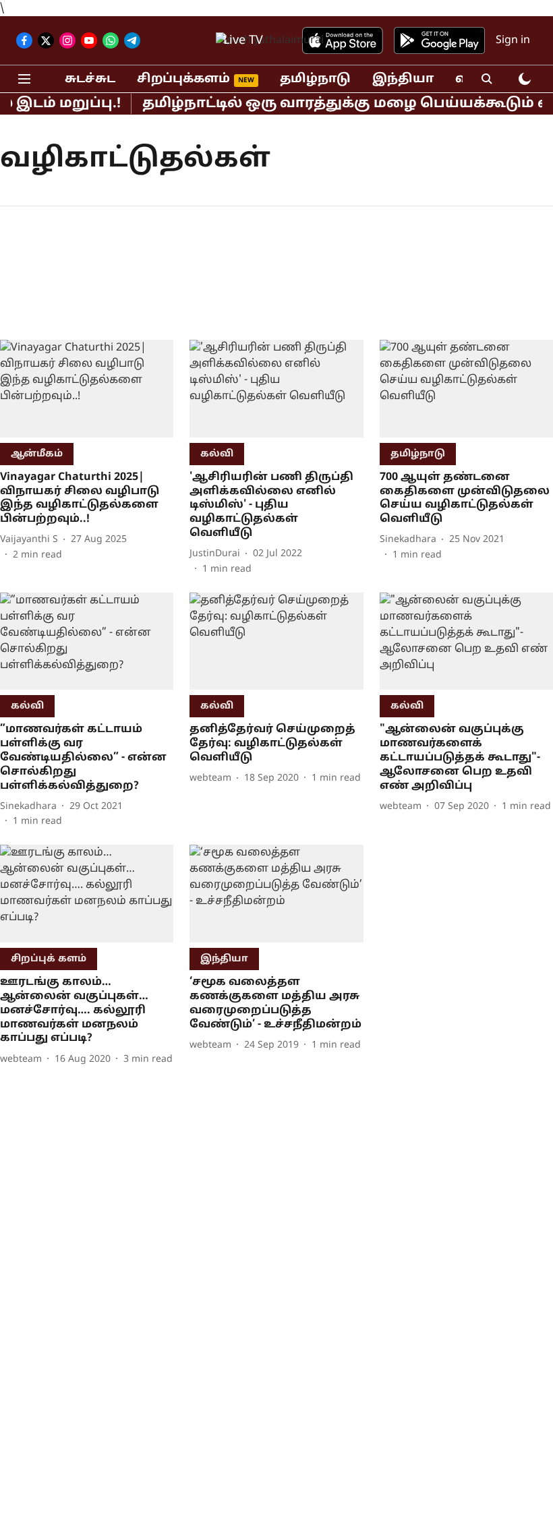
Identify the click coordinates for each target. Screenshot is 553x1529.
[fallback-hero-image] (86, 389)
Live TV (243, 41)
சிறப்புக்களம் (183, 79)
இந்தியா (403, 79)
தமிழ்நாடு (315, 79)
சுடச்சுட (90, 79)
